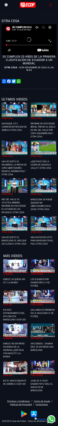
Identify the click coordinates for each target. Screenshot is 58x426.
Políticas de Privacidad (21, 404)
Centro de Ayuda (42, 401)
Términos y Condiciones (18, 401)
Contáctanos (42, 404)
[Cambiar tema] (6, 4)
